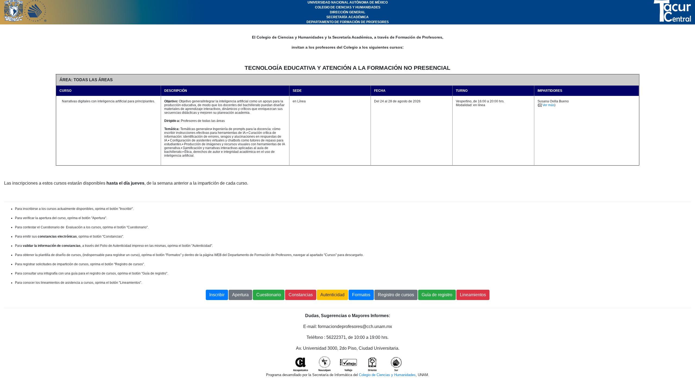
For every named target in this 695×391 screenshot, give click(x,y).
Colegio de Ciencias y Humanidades (387, 375)
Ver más (548, 105)
